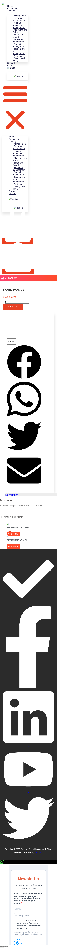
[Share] (5, 946)
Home (10, 6)
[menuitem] (17, 68)
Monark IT (39, 852)
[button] (15, 107)
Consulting (12, 8)
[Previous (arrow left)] (1, 947)
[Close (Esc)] (7, 946)
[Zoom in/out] (1, 946)
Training (11, 11)
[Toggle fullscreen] (3, 946)
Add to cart (12, 306)
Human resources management (19, 25)
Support (11, 63)
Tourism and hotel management (19, 51)
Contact (11, 65)
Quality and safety (19, 59)
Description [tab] (11, 494)
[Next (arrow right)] (3, 947)
